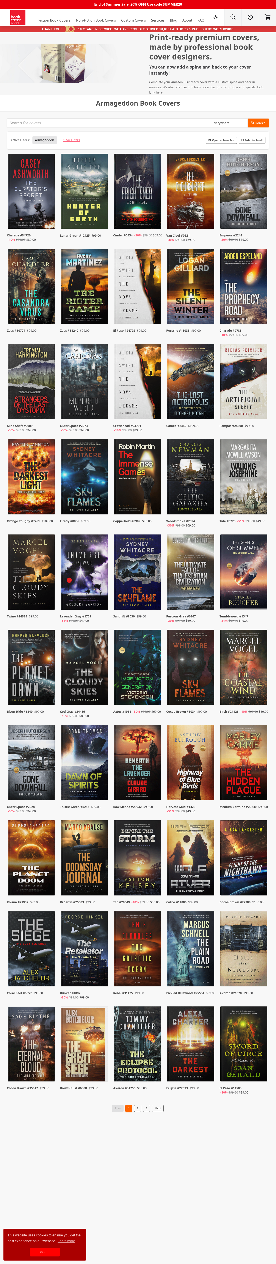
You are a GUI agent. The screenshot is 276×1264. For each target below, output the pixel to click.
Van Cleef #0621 (178, 235)
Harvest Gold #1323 (180, 807)
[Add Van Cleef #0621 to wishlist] (208, 221)
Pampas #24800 (231, 426)
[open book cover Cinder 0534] (138, 192)
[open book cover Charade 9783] (244, 287)
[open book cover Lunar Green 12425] (85, 192)
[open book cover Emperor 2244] (244, 192)
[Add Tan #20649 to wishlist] (155, 883)
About (187, 20)
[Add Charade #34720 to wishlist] (48, 221)
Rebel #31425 (123, 993)
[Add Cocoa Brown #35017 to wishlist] (48, 1073)
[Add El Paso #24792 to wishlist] (155, 316)
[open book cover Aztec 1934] (138, 668)
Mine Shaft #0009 (20, 426)
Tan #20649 (121, 902)
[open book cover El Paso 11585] (244, 1045)
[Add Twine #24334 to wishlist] (48, 602)
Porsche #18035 (178, 330)
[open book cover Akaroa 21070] (244, 949)
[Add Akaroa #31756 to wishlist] (155, 1073)
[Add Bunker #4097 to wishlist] (102, 978)
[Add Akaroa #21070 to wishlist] (261, 978)
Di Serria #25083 (72, 902)
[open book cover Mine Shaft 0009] (31, 382)
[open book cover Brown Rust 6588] (85, 1045)
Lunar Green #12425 (75, 235)
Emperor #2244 (231, 235)
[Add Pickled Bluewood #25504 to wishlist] (208, 978)
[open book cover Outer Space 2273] (85, 382)
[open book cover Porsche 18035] (191, 287)
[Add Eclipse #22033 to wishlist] (208, 1073)
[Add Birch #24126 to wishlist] (261, 697)
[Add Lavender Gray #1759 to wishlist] (102, 602)
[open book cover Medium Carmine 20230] (244, 763)
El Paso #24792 (124, 330)
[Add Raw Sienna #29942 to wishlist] (155, 792)
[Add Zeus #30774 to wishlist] (48, 316)
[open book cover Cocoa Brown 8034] (191, 668)
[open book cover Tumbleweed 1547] (244, 573)
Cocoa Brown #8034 (181, 711)
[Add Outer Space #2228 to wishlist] (48, 792)
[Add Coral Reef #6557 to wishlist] (48, 978)
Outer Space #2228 (21, 807)
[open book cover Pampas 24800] (244, 382)
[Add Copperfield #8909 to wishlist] (155, 506)
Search (260, 123)
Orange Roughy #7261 (23, 521)
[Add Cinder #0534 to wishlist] (155, 221)
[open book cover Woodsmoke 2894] (191, 477)
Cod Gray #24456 (72, 711)
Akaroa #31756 (124, 1088)
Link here (156, 92)
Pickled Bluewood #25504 (185, 993)
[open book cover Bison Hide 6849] (31, 668)
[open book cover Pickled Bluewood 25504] (191, 949)
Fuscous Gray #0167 (181, 616)
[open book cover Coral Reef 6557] (31, 949)
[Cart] (267, 17)
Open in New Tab (223, 140)
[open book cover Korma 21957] (31, 858)
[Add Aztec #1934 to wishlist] (155, 697)
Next (158, 1108)
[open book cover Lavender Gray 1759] (85, 573)
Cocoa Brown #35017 (22, 1088)
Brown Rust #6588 (73, 1088)
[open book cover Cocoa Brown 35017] (31, 1045)
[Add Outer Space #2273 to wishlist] (102, 411)
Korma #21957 (17, 902)
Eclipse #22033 (177, 1088)
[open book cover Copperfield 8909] (138, 477)
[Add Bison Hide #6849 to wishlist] (48, 697)
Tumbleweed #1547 (234, 616)
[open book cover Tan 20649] (138, 858)
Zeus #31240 (69, 330)
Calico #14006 (176, 902)
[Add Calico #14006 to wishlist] (208, 883)
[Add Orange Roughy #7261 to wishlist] (48, 506)
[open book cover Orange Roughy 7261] (31, 477)
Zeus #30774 (16, 330)
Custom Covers (133, 20)
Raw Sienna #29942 (127, 807)
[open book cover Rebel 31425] (138, 949)
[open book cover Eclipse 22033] (191, 1045)
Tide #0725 (227, 521)
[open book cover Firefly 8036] (85, 477)
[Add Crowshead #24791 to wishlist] (155, 411)
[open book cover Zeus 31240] (85, 287)
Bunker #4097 (70, 993)
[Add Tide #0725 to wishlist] (261, 506)
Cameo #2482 (176, 426)
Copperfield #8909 (126, 521)
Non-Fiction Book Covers (96, 20)
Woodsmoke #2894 (180, 521)
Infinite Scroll (254, 140)
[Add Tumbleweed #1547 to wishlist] (261, 602)
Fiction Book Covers (54, 20)
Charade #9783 (231, 330)
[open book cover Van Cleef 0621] (191, 192)
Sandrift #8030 (124, 616)
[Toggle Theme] (215, 17)
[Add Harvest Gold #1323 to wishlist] (208, 792)
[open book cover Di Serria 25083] (85, 858)
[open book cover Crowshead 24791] (138, 382)
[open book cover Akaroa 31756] (138, 1045)
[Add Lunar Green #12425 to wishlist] (102, 221)
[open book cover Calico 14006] (191, 858)
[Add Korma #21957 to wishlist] (48, 883)
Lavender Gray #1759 (75, 616)
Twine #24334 (17, 616)
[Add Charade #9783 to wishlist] (261, 316)
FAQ (201, 20)
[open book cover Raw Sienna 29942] (138, 763)
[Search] (233, 17)
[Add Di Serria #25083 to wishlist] (102, 883)
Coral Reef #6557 (19, 993)
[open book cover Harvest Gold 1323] (191, 763)
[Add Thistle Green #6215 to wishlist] (102, 792)
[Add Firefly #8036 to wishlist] (102, 506)
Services (158, 20)
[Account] (250, 17)
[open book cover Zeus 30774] (31, 287)
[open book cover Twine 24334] (31, 573)
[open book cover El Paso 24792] (138, 287)
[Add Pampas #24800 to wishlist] (261, 411)
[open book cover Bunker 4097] (85, 949)
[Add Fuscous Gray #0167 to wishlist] (208, 602)
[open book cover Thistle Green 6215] (85, 763)
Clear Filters (71, 140)
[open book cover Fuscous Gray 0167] (191, 573)
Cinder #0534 (123, 235)
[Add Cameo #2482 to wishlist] (208, 411)
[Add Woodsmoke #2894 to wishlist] (208, 506)
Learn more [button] (66, 1241)
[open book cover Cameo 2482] (191, 382)
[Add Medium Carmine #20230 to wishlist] (261, 792)
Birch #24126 (229, 711)
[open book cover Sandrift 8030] (138, 573)
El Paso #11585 (231, 1088)
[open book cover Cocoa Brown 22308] (244, 858)
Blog (173, 20)
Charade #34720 (19, 235)
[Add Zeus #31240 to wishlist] (102, 316)
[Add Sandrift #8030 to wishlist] (155, 602)
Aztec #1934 (122, 711)
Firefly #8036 (69, 521)
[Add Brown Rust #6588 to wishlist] (102, 1073)
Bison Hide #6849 (20, 711)
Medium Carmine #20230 (238, 807)
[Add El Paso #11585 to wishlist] (261, 1073)
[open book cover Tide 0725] (244, 477)
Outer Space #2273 (74, 426)
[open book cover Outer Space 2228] (31, 763)
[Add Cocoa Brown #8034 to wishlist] (208, 697)
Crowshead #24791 (127, 426)
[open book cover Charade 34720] (31, 192)
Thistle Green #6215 (74, 807)
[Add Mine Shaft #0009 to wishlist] (48, 411)
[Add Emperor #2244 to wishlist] (261, 221)
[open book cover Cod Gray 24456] (85, 668)
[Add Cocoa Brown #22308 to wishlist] (261, 883)
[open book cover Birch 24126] (244, 668)
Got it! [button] (45, 1252)
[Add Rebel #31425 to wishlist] (155, 978)
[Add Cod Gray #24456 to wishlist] (102, 697)
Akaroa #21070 (231, 993)
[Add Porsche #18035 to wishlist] (208, 316)
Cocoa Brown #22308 (235, 902)
